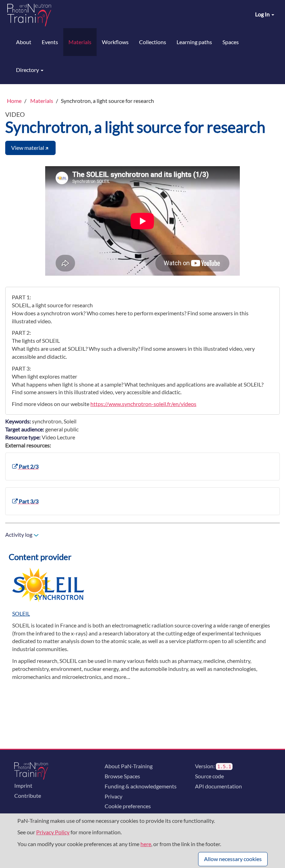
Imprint (23, 785)
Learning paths (194, 42)
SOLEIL (21, 613)
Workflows (115, 42)
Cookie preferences (128, 806)
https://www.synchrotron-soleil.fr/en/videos (143, 403)
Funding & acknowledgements (141, 786)
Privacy (113, 796)
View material (27, 147)
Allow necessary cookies (233, 858)
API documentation (218, 786)
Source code (209, 776)
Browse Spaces (122, 776)
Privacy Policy (53, 832)
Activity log (19, 534)
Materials (79, 42)
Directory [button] (28, 69)
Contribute (27, 795)
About (23, 42)
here (145, 844)
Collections (152, 42)
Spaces (230, 42)
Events (50, 42)
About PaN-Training (129, 766)
